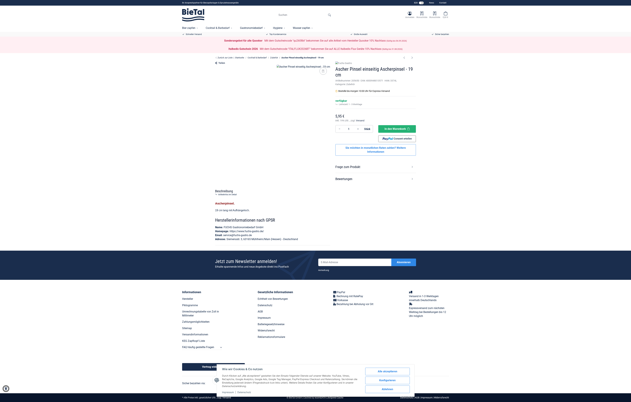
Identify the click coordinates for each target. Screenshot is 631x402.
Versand (360, 120)
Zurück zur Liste (225, 57)
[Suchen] (329, 15)
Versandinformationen (195, 334)
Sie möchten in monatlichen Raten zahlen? (375, 149)
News (431, 3)
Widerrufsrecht (266, 330)
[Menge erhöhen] (358, 129)
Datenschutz (244, 392)
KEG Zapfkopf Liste (193, 340)
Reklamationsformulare (271, 337)
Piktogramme (190, 305)
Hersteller (187, 298)
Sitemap (187, 328)
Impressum (228, 392)
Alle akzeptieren (387, 371)
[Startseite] (193, 14)
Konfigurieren (387, 380)
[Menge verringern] (339, 129)
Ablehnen (387, 389)
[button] (409, 14)
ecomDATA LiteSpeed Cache (329, 397)
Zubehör (350, 84)
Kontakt (442, 3)
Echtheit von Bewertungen (273, 298)
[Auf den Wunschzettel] (323, 71)
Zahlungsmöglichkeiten (196, 321)
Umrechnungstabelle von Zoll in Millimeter (200, 313)
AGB (260, 311)
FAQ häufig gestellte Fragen (198, 347)
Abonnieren (404, 262)
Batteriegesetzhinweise (271, 324)
